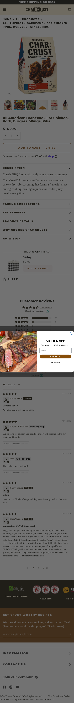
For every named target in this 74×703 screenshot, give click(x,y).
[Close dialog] (71, 333)
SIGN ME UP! (55, 356)
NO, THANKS (55, 362)
